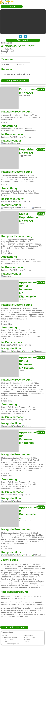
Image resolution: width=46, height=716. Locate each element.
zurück (11, 6)
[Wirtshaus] (6, 143)
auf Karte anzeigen (14, 627)
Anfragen (41, 89)
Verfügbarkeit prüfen (15, 80)
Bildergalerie (23, 40)
